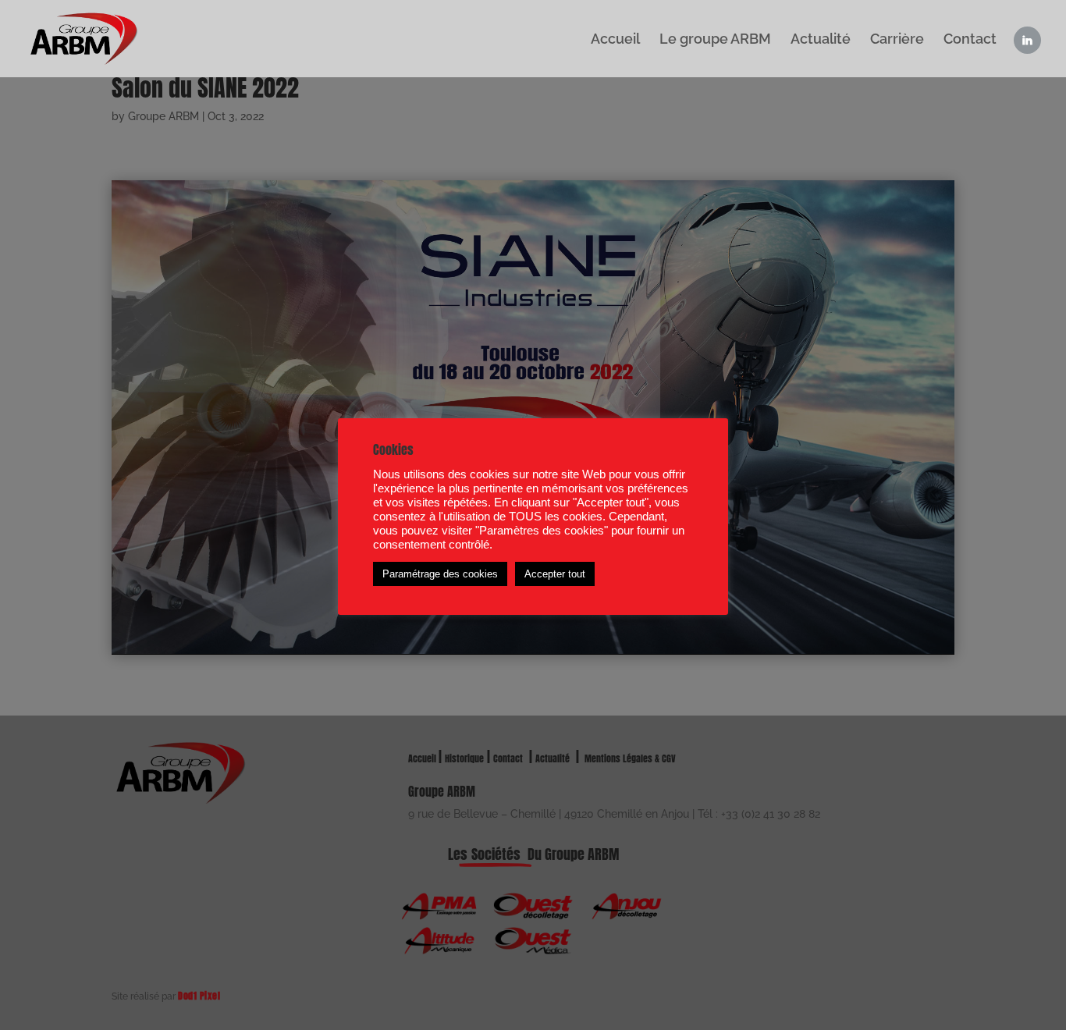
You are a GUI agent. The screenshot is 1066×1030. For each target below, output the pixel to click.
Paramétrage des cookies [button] (440, 574)
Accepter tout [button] (554, 574)
